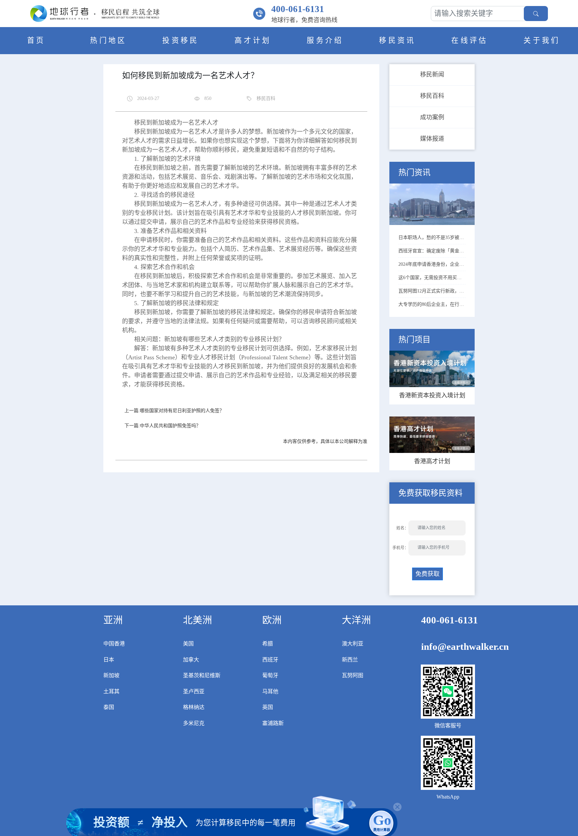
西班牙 (270, 660)
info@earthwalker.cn (465, 646)
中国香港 (114, 644)
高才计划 (252, 40)
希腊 (267, 644)
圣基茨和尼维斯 (201, 676)
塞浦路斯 (273, 723)
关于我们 (541, 40)
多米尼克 (193, 723)
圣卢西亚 (193, 692)
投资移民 (180, 40)
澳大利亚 (352, 644)
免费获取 (427, 574)
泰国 (108, 707)
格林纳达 (193, 707)
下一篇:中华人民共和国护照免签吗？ (162, 425)
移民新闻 (432, 74)
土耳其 (111, 692)
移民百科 (432, 96)
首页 (36, 40)
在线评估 (469, 40)
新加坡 (111, 676)
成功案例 (432, 117)
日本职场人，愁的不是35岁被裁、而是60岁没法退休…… (432, 237)
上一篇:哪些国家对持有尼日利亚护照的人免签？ (174, 410)
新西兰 (350, 660)
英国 (267, 707)
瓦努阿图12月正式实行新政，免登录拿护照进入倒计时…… (432, 290)
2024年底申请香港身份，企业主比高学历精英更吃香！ (432, 264)
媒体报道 (432, 138)
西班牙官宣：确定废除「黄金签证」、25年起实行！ (432, 250)
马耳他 (270, 692)
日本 (108, 660)
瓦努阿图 (352, 676)
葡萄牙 (270, 676)
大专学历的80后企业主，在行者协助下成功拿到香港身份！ (432, 304)
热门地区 (108, 40)
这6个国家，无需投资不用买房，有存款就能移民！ (432, 277)
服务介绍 (325, 40)
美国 (188, 644)
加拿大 (191, 660)
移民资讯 (397, 40)
